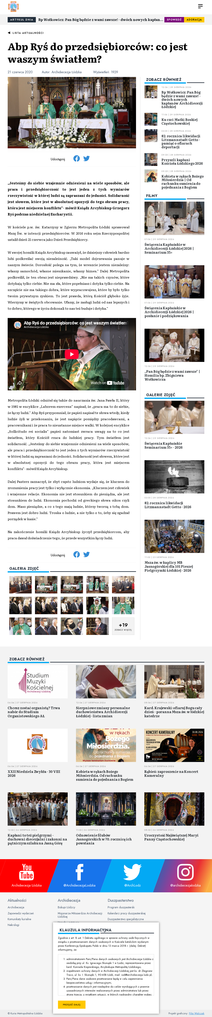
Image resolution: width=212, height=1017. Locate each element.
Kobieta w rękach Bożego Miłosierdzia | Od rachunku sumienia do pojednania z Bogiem (182, 182)
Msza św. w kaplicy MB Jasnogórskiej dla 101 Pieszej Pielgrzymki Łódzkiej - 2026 (169, 566)
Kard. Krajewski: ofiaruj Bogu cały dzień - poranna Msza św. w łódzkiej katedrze (174, 711)
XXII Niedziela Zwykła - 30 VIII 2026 (34, 773)
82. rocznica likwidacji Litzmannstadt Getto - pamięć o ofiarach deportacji (180, 141)
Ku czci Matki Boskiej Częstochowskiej (179, 121)
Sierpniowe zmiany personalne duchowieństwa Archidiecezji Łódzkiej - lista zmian (103, 711)
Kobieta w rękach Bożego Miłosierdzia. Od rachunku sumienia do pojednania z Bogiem (104, 775)
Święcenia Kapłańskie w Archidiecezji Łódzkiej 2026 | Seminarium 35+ (169, 248)
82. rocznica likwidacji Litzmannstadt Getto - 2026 (168, 504)
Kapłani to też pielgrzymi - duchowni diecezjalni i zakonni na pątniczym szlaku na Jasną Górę (37, 839)
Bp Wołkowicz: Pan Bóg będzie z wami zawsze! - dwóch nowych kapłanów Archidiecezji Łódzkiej (101, 19)
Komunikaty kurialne (19, 919)
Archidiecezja (16, 907)
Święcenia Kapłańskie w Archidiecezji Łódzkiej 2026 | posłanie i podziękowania (169, 311)
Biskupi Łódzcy (66, 907)
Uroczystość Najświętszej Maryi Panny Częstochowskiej (171, 837)
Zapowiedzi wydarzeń (21, 913)
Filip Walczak (196, 1013)
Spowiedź (174, 20)
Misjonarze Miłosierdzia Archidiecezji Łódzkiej (80, 915)
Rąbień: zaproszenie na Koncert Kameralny (171, 773)
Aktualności (17, 900)
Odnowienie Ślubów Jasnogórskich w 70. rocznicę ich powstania (104, 839)
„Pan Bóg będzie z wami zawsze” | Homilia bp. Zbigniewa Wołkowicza (172, 375)
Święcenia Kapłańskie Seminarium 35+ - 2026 (164, 445)
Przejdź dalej (72, 1004)
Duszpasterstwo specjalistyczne (126, 919)
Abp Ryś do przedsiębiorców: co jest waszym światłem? (98, 52)
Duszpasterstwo (121, 900)
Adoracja (194, 20)
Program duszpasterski (121, 907)
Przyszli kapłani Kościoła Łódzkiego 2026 (182, 161)
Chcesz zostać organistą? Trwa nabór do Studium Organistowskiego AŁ (34, 711)
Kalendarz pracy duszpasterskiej (127, 913)
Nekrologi (13, 925)
